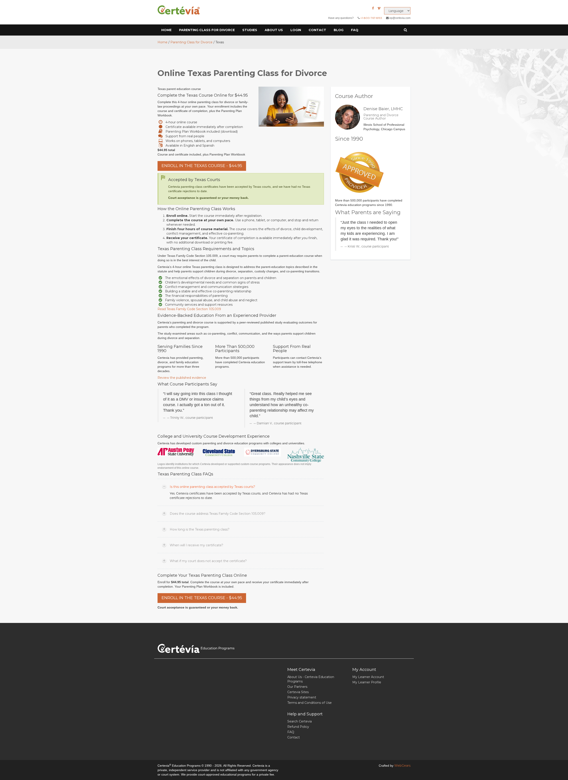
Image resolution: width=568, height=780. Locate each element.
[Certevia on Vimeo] (379, 8)
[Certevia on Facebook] (373, 8)
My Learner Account (368, 677)
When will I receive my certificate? (196, 545)
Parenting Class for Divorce (207, 30)
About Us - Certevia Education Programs (310, 679)
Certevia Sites (298, 692)
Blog (338, 30)
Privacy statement (301, 697)
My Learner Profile (366, 682)
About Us (274, 30)
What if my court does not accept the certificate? (208, 561)
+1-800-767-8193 (371, 18)
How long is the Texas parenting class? (199, 529)
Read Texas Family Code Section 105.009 (189, 309)
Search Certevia (299, 721)
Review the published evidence (182, 378)
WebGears (402, 766)
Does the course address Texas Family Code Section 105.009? (217, 514)
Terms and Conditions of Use (309, 703)
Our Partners (297, 687)
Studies (249, 30)
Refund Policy (298, 727)
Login (295, 30)
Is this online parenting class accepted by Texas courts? (212, 487)
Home (166, 30)
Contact (317, 30)
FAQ (354, 30)
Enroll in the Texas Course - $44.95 (202, 165)
